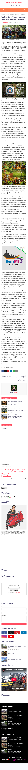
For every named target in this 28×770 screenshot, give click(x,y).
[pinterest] (16, 6)
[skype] (19, 6)
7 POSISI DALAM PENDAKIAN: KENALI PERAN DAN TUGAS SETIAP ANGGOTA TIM (17, 646)
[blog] (17, 636)
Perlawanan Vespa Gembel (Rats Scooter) (15, 716)
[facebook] (8, 6)
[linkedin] (24, 632)
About (13, 757)
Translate (12, 497)
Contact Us (19, 757)
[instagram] (14, 6)
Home (2, 14)
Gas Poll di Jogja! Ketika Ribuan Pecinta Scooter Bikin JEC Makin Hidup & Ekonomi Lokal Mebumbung (13, 473)
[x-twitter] (11, 6)
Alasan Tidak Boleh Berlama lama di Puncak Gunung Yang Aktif (16, 658)
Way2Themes (13, 759)
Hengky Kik (5, 22)
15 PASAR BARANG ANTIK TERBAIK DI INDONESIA (17, 652)
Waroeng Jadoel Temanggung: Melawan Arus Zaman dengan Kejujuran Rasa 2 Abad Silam (15, 416)
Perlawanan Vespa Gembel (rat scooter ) (17, 710)
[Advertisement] (14, 553)
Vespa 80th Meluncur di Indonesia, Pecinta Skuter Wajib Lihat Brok (16, 409)
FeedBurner (17, 592)
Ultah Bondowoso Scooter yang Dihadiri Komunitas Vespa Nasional (17, 722)
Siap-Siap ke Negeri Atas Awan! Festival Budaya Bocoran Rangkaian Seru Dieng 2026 (16, 403)
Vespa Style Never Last (14, 2)
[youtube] (11, 636)
